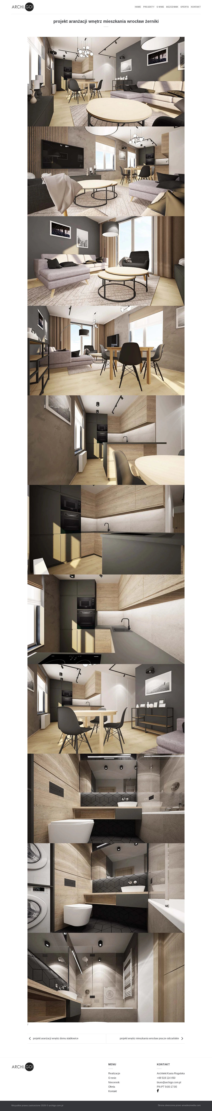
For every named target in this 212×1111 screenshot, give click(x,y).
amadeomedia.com (191, 1105)
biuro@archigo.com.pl (169, 1082)
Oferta (184, 7)
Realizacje (114, 1073)
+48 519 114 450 (166, 1078)
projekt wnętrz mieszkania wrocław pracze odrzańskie (150, 1038)
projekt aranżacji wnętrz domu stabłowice (55, 1038)
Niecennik (114, 1082)
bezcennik (172, 7)
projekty (148, 7)
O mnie (160, 7)
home (138, 7)
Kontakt (196, 7)
